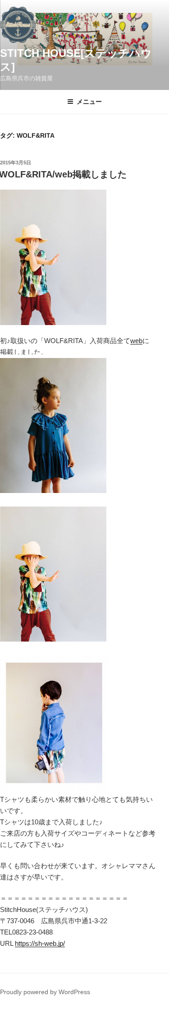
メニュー (89, 101)
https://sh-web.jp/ (40, 943)
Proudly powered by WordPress (45, 991)
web (136, 340)
